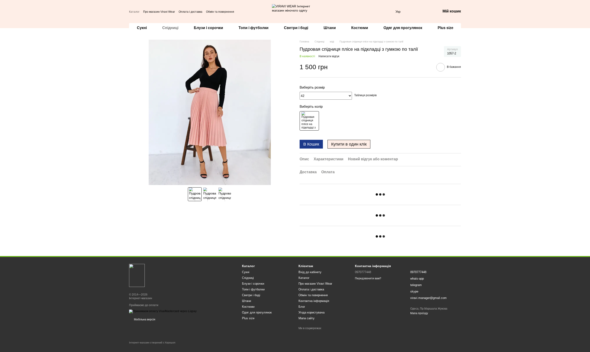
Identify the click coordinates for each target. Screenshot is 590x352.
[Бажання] (425, 11)
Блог (301, 306)
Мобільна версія (144, 319)
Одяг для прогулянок (403, 28)
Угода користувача (311, 312)
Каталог (134, 11)
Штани (330, 28)
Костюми (359, 28)
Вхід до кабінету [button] (310, 272)
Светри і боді (296, 28)
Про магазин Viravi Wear (159, 11)
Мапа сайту (306, 318)
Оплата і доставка (190, 11)
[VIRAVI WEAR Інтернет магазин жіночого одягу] (137, 275)
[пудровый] (309, 121)
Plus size (445, 28)
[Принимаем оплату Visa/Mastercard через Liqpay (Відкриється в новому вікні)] (163, 311)
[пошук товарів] (259, 11)
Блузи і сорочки (208, 28)
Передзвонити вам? (368, 278)
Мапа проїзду (419, 313)
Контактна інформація (313, 301)
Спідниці (170, 28)
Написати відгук (329, 56)
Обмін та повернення (220, 11)
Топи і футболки (253, 28)
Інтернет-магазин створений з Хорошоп (152, 342)
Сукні (142, 28)
